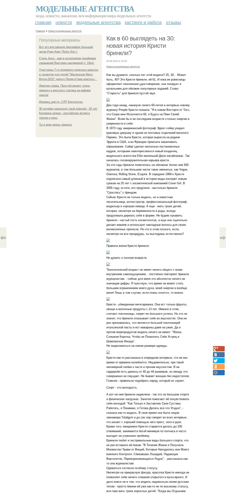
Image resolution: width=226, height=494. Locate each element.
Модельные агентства (85, 8)
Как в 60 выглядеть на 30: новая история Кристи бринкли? (140, 45)
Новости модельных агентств (64, 31)
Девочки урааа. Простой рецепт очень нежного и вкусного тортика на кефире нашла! (65, 90)
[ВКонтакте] (219, 354)
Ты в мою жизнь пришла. (55, 124)
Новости (64, 22)
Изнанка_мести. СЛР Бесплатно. (61, 101)
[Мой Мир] (219, 372)
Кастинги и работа (143, 22)
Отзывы (173, 22)
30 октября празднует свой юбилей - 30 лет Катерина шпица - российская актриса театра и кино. (68, 113)
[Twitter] (219, 360)
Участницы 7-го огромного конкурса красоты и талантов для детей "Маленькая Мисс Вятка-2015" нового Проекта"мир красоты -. (68, 74)
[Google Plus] (219, 348)
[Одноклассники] (219, 366)
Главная (43, 22)
